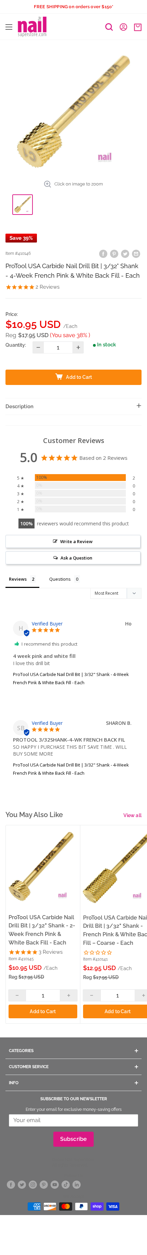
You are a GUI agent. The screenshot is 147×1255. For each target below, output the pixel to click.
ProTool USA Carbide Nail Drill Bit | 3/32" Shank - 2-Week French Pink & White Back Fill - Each (42, 930)
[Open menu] (8, 27)
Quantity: (15, 345)
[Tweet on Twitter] (125, 253)
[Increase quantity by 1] (78, 347)
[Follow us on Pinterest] (44, 1185)
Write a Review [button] (76, 541)
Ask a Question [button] (76, 558)
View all (132, 815)
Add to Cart (43, 1011)
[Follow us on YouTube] (55, 1185)
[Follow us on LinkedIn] (76, 1185)
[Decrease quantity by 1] (38, 347)
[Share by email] (136, 253)
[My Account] (123, 26)
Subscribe (73, 1139)
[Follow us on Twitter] (22, 1185)
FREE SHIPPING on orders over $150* (73, 6)
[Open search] (109, 27)
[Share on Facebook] (103, 253)
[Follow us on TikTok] (66, 1185)
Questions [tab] (60, 579)
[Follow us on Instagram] (33, 1185)
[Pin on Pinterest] (114, 253)
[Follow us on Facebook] (11, 1185)
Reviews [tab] (18, 579)
